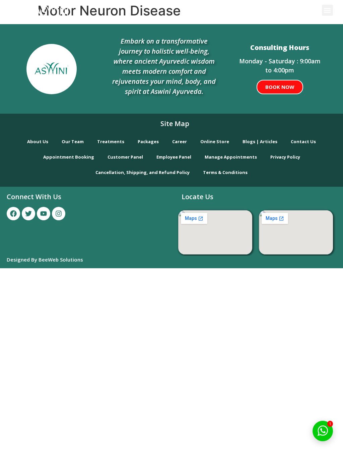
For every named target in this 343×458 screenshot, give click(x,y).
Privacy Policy (285, 157)
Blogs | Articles (260, 141)
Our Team (73, 141)
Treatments (110, 141)
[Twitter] (28, 213)
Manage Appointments (231, 157)
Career (179, 141)
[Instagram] (58, 213)
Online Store (214, 141)
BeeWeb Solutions (61, 259)
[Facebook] (13, 213)
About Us (37, 141)
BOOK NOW (279, 86)
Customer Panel (125, 157)
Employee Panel (173, 157)
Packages (148, 141)
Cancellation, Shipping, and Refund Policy (142, 172)
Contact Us (303, 141)
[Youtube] (43, 213)
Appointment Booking (68, 157)
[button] (327, 10)
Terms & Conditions (225, 172)
